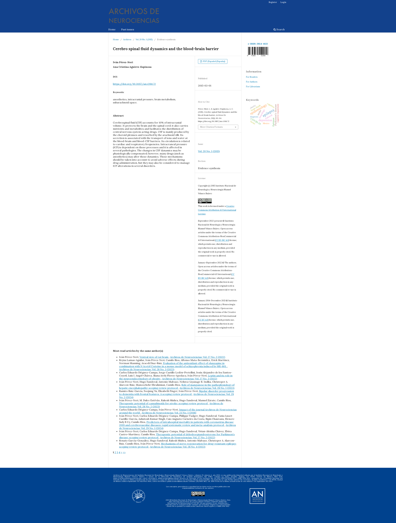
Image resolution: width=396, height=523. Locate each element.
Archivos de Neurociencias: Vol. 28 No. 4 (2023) (177, 446)
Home (112, 29)
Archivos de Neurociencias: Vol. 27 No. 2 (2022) (197, 357)
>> (124, 452)
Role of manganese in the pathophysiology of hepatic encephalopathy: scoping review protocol (177, 386)
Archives (127, 39)
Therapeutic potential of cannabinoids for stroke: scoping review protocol (163, 403)
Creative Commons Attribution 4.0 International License (217, 210)
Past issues (127, 29)
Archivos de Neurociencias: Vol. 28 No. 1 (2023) (207, 387)
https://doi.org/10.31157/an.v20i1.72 (134, 83)
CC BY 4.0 (203, 320)
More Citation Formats (211, 127)
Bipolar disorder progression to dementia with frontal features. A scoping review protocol (176, 392)
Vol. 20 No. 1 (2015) (144, 39)
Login (283, 2)
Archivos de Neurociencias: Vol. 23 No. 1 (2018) (169, 412)
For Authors (251, 81)
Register (273, 2)
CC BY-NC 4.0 (222, 240)
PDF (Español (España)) (213, 61)
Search (280, 29)
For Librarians (253, 86)
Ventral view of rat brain (154, 357)
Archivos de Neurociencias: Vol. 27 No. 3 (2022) (189, 378)
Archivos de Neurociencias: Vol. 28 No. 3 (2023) (146, 369)
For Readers (252, 77)
